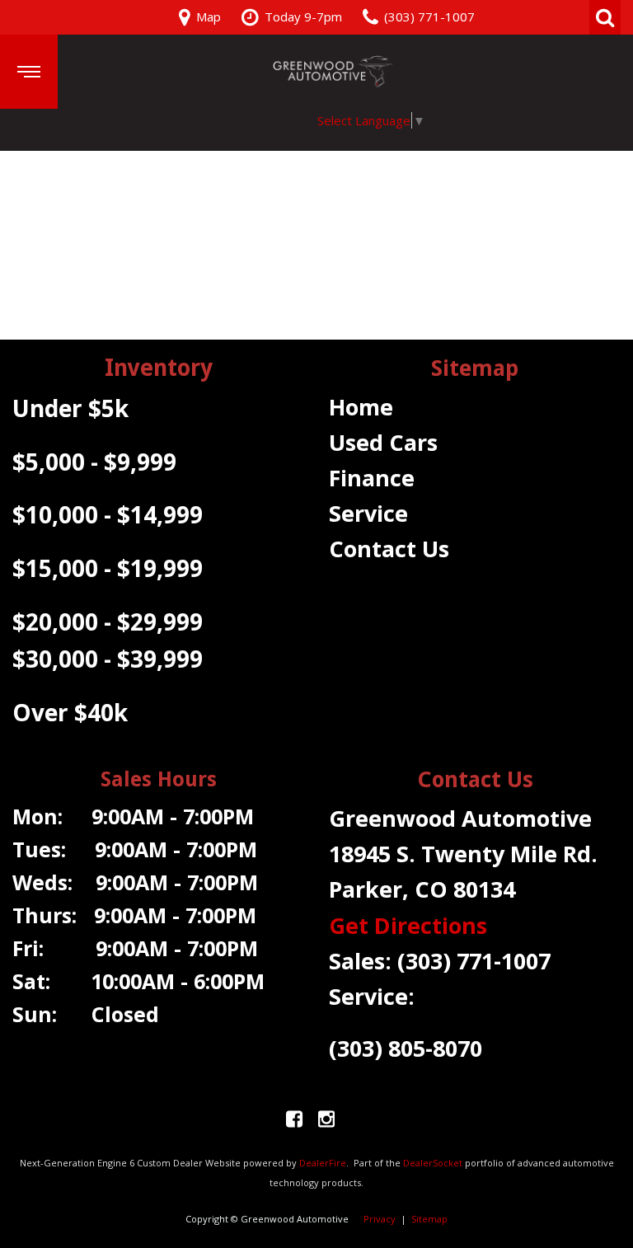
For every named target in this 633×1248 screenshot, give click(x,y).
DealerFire (322, 1163)
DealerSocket (432, 1163)
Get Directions (408, 925)
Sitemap (429, 1219)
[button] (605, 17)
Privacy (379, 1219)
